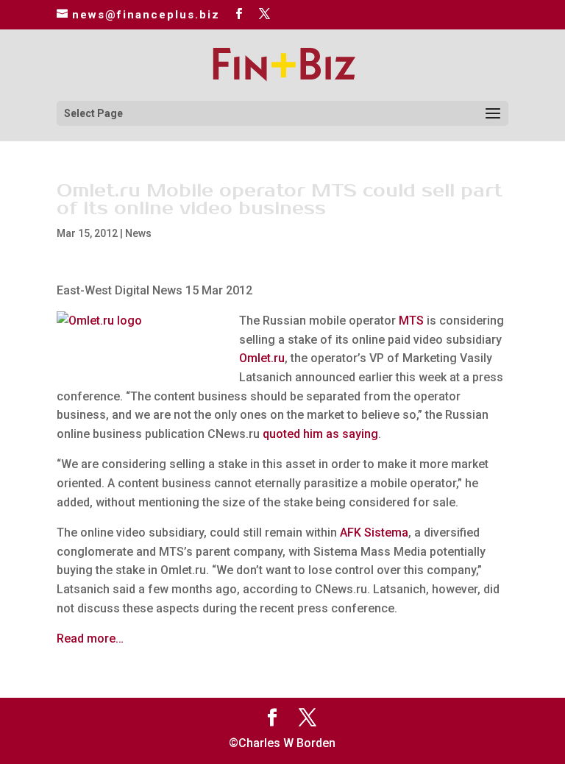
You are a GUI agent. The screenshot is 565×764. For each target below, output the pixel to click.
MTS (411, 321)
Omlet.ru (262, 358)
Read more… (90, 638)
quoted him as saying (320, 434)
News (138, 233)
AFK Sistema (374, 533)
